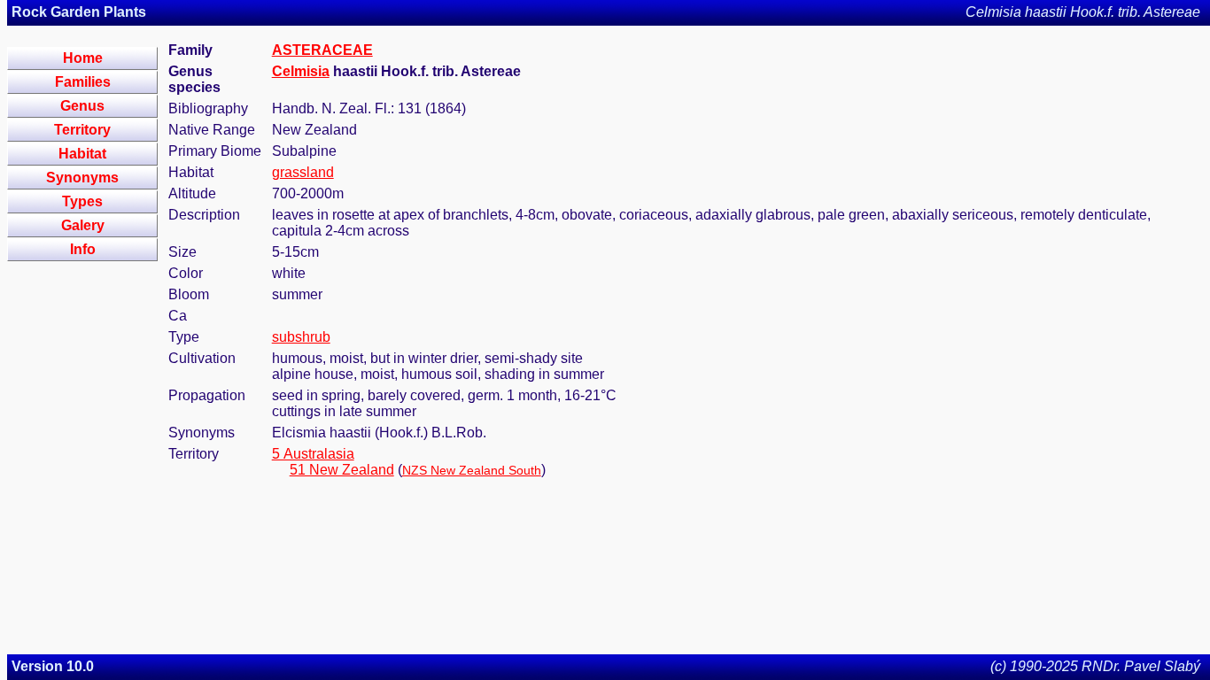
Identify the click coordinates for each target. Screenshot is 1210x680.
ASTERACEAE (322, 50)
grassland (303, 172)
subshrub (301, 336)
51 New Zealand (342, 469)
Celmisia (301, 71)
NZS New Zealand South (471, 470)
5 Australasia (313, 453)
